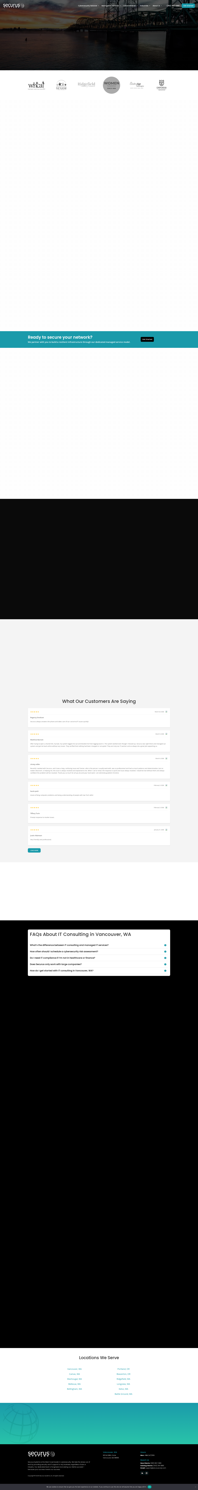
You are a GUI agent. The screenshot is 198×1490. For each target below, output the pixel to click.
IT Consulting (49, 598)
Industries (144, 6)
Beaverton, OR (123, 1374)
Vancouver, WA (74, 1369)
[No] (195, 1487)
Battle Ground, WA (123, 1394)
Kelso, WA (123, 1389)
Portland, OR (123, 1369)
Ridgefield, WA (123, 1379)
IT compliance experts (125, 462)
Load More (34, 850)
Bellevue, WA (74, 1384)
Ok (149, 1487)
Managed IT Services (110, 6)
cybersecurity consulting (146, 292)
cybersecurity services (80, 407)
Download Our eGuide (144, 665)
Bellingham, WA (74, 1389)
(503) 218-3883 (158, 1466)
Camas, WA (74, 1374)
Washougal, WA (74, 1379)
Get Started (188, 6)
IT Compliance (99, 598)
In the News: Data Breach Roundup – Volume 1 (51, 1326)
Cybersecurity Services (87, 6)
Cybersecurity (48, 568)
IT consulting (58, 525)
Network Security (149, 598)
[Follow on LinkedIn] (142, 1473)
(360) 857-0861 (173, 6)
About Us (156, 6)
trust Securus (52, 642)
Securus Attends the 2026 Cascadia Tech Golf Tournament (57, 1104)
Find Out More (99, 1431)
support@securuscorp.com (156, 1468)
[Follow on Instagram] (146, 1473)
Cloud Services (129, 6)
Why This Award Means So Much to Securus (50, 1215)
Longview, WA (123, 1384)
